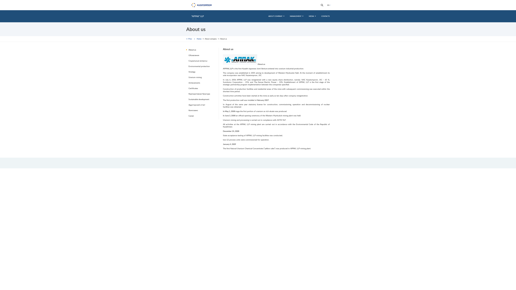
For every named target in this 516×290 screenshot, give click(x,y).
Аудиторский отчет (197, 105)
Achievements (194, 83)
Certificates (193, 88)
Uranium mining (195, 77)
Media (311, 16)
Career (191, 116)
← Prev (189, 39)
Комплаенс (193, 110)
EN (328, 5)
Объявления (194, 55)
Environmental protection (199, 66)
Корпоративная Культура (199, 94)
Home (199, 39)
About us (192, 50)
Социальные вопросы (198, 61)
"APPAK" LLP (197, 16)
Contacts (325, 16)
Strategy (192, 72)
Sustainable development (199, 99)
